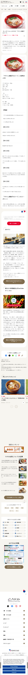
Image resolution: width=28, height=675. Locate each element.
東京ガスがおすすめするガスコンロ (14, 281)
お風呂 (23, 5)
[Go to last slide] (1, 6)
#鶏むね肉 (7, 507)
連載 (4, 635)
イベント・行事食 (11, 35)
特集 (4, 631)
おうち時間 (6, 645)
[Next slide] (26, 6)
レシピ (5, 6)
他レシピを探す (13, 223)
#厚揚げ (17, 507)
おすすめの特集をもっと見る (14, 567)
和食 (17, 35)
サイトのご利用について (10, 370)
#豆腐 (22, 507)
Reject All (14, 669)
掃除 (12, 5)
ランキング (5, 627)
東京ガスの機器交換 (20, 655)
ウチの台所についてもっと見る (14, 497)
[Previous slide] (11, 406)
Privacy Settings (14, 666)
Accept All (14, 672)
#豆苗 (12, 507)
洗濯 (17, 5)
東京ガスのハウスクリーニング (10, 655)
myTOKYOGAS (4, 653)
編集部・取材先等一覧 (8, 639)
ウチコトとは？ (7, 643)
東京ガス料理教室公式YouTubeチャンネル (14, 340)
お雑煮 (5, 35)
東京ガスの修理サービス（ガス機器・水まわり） (16, 653)
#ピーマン (12, 510)
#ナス (17, 510)
